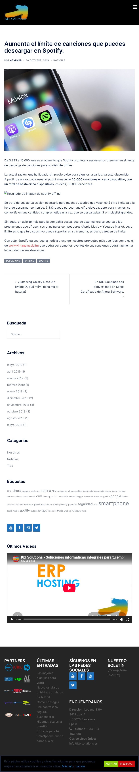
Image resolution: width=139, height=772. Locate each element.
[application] (69, 588)
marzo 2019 (15, 378)
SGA (96, 504)
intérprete (28, 504)
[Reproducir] (12, 619)
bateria (46, 491)
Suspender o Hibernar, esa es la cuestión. (49, 721)
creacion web (29, 496)
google (116, 496)
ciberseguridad (75, 491)
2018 (9, 491)
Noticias (59, 60)
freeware (98, 496)
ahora (16, 491)
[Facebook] (19, 528)
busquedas (62, 491)
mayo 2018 (14, 425)
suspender (36, 511)
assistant (35, 491)
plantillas (72, 504)
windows (76, 511)
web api (67, 511)
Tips (10, 465)
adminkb (16, 60)
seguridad (85, 504)
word (84, 511)
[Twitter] (36, 528)
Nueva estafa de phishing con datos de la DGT (50, 692)
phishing (63, 504)
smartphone (113, 503)
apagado (26, 491)
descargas (13, 260)
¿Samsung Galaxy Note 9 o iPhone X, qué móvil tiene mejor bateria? (36, 286)
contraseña (88, 491)
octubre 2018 (16, 411)
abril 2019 (14, 371)
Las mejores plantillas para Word (46, 678)
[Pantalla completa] (127, 619)
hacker (125, 496)
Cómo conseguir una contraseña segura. (48, 707)
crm (39, 496)
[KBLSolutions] (16, 12)
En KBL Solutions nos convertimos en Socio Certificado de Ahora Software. (102, 286)
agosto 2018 (15, 418)
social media (13, 511)
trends (60, 511)
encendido (63, 496)
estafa (72, 496)
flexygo (79, 496)
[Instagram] (28, 528)
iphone (37, 504)
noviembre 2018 (18, 405)
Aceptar (111, 763)
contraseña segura (102, 491)
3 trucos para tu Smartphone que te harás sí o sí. (50, 736)
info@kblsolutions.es (83, 743)
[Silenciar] (121, 619)
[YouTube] (10, 528)
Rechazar (126, 763)
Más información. (73, 766)
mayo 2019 (14, 365)
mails (43, 504)
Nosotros (13, 452)
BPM (54, 491)
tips (44, 510)
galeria (106, 496)
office (49, 504)
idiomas (19, 504)
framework (88, 496)
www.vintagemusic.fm (24, 245)
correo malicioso (14, 496)
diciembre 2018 (17, 398)
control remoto (118, 491)
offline (29, 260)
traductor (52, 511)
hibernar (11, 504)
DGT (56, 496)
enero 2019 (14, 391)
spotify (43, 260)
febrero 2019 (16, 385)
